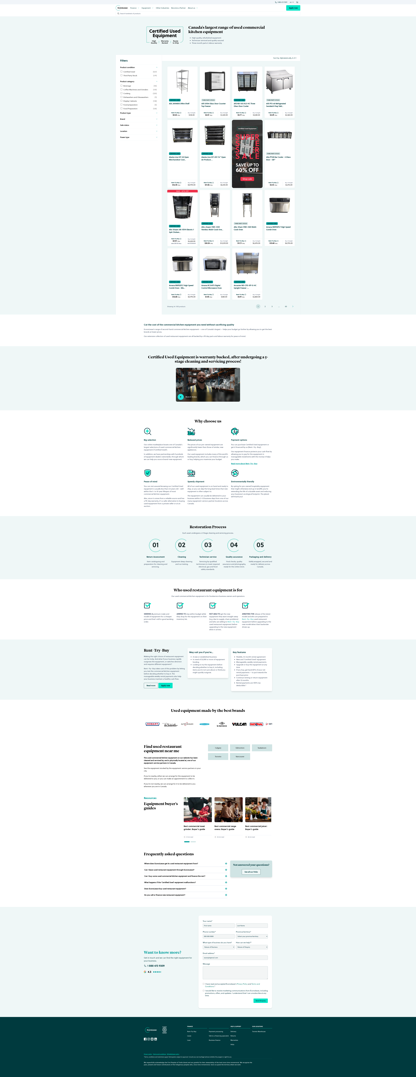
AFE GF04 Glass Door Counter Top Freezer (213, 104)
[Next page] (293, 306)
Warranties (234, 1040)
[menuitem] (134, 8)
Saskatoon (262, 748)
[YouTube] (152, 1039)
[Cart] (297, 2)
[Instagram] (148, 1039)
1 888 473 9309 (282, 2)
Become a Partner (178, 8)
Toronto (218, 756)
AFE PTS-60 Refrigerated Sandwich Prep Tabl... (276, 104)
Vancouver (240, 756)
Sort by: (276, 58)
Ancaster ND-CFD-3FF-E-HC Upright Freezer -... (245, 286)
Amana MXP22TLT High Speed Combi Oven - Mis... (181, 286)
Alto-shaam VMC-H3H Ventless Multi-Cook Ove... (212, 228)
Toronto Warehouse (259, 1031)
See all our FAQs (251, 872)
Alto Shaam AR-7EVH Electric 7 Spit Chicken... (181, 230)
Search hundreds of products (130, 13)
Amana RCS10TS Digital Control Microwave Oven (211, 286)
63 (286, 306)
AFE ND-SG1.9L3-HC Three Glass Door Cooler (244, 104)
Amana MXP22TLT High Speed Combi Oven (278, 228)
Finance (133, 8)
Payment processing (216, 1031)
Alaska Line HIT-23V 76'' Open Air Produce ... (213, 158)
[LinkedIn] (155, 1039)
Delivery (233, 1031)
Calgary (218, 748)
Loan (189, 1040)
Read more (151, 685)
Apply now (293, 8)
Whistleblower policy (173, 1054)
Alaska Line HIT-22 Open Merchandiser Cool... (179, 158)
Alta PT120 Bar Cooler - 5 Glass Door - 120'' (278, 158)
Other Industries (162, 8)
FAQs (232, 1044)
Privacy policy (148, 1054)
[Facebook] (145, 1039)
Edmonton (240, 748)
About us (191, 8)
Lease (189, 1036)
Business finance (214, 1040)
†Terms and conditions (159, 1054)
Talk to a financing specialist (219, 1036)
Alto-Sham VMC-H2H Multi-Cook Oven (245, 228)
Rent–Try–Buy (233, 622)
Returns (233, 1036)
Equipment (146, 8)
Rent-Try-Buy (175, 113)
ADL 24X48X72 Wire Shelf (179, 103)
